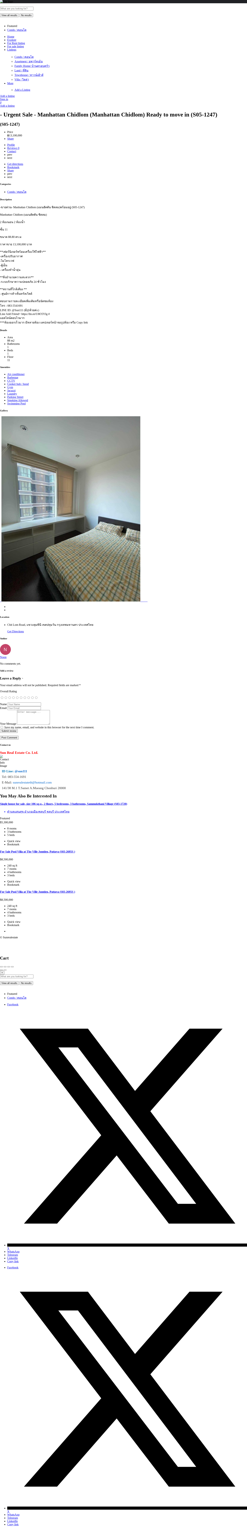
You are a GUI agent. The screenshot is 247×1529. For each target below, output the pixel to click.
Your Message (8, 723)
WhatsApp (13, 1251)
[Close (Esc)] (1, 966)
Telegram (12, 1254)
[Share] (5, 966)
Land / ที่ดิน (21, 70)
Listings (11, 49)
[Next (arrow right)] (5, 970)
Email (3, 708)
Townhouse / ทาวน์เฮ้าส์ (28, 75)
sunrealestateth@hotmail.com (32, 782)
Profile (11, 144)
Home (10, 36)
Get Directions (15, 631)
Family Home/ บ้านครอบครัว (32, 65)
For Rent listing (16, 43)
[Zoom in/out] (12, 966)
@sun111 (21, 771)
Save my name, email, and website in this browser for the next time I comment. (49, 727)
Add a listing (7, 96)
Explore (11, 39)
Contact (11, 151)
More (10, 83)
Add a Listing (22, 89)
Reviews (13, 148)
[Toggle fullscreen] (8, 966)
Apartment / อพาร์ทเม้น (28, 61)
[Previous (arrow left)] (1, 970)
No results (26, 15)
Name (3, 704)
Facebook (12, 1004)
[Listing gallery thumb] (0, 600)
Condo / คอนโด (24, 56)
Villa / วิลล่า (21, 79)
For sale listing (15, 46)
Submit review (8, 731)
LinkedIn (12, 1258)
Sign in (4, 99)
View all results (9, 15)
